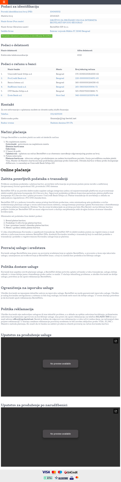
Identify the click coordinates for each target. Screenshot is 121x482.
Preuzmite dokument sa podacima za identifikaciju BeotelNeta (27, 36)
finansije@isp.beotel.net (63, 118)
